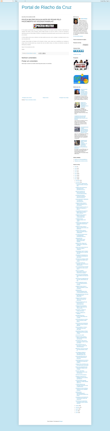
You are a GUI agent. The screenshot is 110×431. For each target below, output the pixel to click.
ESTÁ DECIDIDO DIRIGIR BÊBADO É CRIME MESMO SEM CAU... (82, 381)
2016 (76, 170)
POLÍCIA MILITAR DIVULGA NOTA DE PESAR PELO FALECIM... (81, 357)
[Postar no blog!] (40, 53)
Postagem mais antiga (63, 97)
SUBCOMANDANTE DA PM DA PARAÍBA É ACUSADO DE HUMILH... (82, 361)
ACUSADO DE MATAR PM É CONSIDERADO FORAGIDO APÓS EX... (81, 235)
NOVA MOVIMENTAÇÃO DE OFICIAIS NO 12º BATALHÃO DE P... (81, 303)
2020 (76, 168)
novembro (78, 182)
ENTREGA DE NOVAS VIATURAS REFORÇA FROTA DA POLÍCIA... (81, 196)
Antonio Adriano (83, 18)
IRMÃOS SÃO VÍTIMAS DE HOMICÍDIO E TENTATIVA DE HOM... (81, 244)
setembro (78, 407)
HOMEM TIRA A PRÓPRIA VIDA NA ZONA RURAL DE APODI (82, 365)
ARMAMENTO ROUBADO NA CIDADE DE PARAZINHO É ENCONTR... (82, 256)
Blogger (61, 421)
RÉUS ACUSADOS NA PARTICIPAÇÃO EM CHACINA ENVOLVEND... (81, 192)
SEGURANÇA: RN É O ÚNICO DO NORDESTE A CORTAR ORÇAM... (82, 252)
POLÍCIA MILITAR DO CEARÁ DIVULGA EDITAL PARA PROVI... (82, 320)
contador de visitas (77, 54)
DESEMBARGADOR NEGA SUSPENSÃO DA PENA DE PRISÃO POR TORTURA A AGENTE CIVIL (84, 130)
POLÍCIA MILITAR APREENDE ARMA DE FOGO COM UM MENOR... (82, 324)
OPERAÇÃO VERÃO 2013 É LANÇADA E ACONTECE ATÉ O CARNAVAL (84, 105)
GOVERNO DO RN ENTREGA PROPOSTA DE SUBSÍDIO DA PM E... (82, 389)
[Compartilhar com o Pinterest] (45, 53)
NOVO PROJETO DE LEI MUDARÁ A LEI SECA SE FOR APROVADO (81, 345)
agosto (77, 409)
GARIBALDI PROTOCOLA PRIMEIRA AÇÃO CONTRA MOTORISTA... (82, 377)
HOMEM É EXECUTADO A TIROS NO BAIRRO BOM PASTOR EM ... (81, 338)
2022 (76, 166)
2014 (76, 173)
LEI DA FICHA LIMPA (80, 335)
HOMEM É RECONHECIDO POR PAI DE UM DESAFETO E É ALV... (81, 188)
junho (77, 412)
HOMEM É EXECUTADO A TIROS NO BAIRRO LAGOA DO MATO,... (82, 287)
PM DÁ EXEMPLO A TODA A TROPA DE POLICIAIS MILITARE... (81, 328)
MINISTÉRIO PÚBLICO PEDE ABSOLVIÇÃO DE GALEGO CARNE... (82, 332)
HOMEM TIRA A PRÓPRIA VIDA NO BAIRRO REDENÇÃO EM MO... (82, 223)
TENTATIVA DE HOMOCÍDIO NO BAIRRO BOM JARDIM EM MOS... (82, 402)
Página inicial (45, 97)
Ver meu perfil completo (78, 36)
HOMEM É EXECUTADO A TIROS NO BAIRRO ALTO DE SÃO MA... (81, 204)
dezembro (78, 180)
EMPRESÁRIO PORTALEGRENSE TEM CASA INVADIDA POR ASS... (82, 291)
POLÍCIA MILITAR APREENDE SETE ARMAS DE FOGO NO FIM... (82, 275)
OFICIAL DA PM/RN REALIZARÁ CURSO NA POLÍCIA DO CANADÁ (81, 272)
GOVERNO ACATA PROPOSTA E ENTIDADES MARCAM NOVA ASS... (82, 398)
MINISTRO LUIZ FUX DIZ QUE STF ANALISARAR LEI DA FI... (82, 349)
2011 (76, 178)
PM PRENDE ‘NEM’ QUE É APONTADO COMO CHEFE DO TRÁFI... (82, 341)
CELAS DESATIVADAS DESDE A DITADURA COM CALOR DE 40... (82, 268)
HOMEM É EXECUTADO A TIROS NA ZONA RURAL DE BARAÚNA (82, 227)
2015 (76, 171)
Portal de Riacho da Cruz (47, 7)
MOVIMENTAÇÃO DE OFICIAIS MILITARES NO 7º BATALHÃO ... (82, 295)
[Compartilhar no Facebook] (43, 53)
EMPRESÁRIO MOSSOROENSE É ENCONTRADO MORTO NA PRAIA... (82, 394)
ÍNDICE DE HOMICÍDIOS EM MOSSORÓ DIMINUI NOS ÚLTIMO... (81, 368)
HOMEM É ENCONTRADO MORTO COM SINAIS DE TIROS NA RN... (81, 307)
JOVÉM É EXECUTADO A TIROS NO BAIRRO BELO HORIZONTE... (81, 231)
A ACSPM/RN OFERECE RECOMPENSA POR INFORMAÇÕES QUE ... (81, 353)
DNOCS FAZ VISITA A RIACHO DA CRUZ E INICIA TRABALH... (82, 248)
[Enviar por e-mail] (39, 53)
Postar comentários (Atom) (30, 99)
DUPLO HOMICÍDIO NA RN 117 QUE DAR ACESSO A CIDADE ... (81, 283)
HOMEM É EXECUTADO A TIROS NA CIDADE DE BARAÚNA (81, 299)
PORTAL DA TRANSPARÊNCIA (80, 159)
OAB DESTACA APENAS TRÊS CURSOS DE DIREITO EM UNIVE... (82, 260)
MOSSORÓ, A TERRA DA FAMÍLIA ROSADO (81, 310)
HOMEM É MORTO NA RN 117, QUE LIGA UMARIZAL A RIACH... (82, 208)
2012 (76, 177)
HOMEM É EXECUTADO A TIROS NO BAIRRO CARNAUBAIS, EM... (81, 216)
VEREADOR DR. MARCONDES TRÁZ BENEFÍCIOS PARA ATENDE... (80, 240)
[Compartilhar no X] (42, 53)
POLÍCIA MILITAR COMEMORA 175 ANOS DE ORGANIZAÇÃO (82, 200)
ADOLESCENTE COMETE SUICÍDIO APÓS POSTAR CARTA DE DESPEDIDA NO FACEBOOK (84, 92)
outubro (77, 405)
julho (77, 410)
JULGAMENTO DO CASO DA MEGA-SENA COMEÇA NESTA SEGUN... (81, 212)
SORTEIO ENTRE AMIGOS (81, 374)
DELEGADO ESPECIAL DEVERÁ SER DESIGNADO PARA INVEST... (82, 264)
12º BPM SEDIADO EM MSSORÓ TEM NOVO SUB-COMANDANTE (82, 385)
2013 (76, 175)
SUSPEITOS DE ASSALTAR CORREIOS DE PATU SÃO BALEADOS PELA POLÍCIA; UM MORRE (80, 118)
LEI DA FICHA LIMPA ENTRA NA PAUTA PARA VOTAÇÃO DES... (82, 184)
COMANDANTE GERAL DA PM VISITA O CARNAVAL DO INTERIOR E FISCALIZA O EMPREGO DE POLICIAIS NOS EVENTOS (80, 144)
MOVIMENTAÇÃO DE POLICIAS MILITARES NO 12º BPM (81, 316)
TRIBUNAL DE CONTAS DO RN (80, 161)
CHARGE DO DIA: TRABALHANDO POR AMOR (81, 220)
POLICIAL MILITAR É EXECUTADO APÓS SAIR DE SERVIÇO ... (81, 372)
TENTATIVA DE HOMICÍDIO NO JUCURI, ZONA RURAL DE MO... (82, 279)
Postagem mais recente (27, 97)
